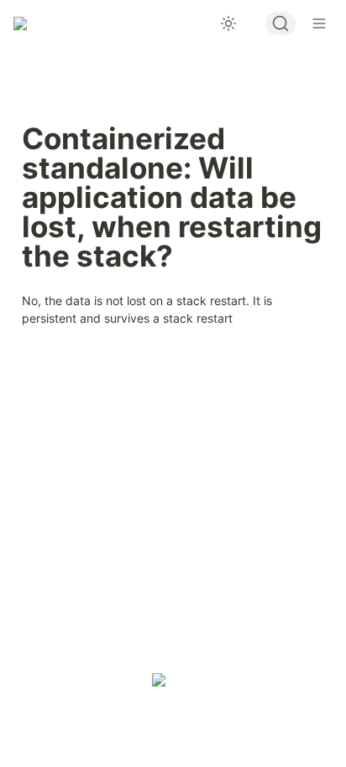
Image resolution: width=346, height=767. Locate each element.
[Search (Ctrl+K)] (280, 23)
